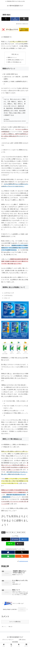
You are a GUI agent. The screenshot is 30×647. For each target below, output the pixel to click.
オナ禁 (9, 532)
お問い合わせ (22, 639)
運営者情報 (15, 641)
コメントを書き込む (15, 621)
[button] (24, 19)
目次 (13, 54)
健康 (4, 532)
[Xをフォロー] (22, 552)
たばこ (14, 532)
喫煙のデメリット (12, 57)
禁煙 (24, 532)
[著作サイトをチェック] (8, 552)
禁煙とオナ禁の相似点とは (14, 62)
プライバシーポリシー (7, 639)
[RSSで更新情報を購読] (22, 556)
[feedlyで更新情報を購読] (8, 556)
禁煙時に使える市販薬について (15, 59)
